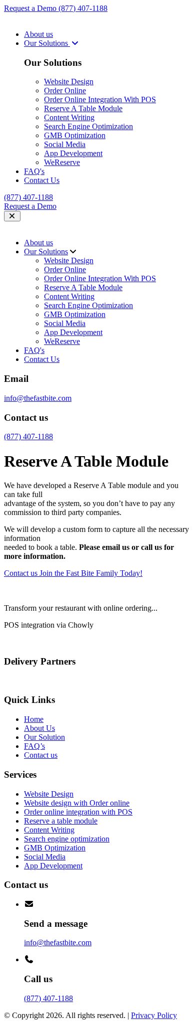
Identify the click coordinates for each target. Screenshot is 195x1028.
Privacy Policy (154, 1015)
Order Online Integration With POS (100, 99)
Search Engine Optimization (88, 126)
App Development (73, 153)
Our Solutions (47, 43)
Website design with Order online (77, 803)
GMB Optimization (75, 135)
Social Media (65, 144)
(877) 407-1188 (83, 8)
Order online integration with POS (78, 812)
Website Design (69, 81)
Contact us (41, 755)
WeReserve (62, 162)
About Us (39, 728)
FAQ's (34, 171)
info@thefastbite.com (38, 398)
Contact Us (42, 180)
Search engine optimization (67, 839)
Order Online (65, 90)
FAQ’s (34, 746)
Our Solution (44, 737)
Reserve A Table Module (83, 108)
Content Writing (69, 117)
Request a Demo (31, 8)
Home (34, 719)
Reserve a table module (61, 821)
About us (38, 34)
